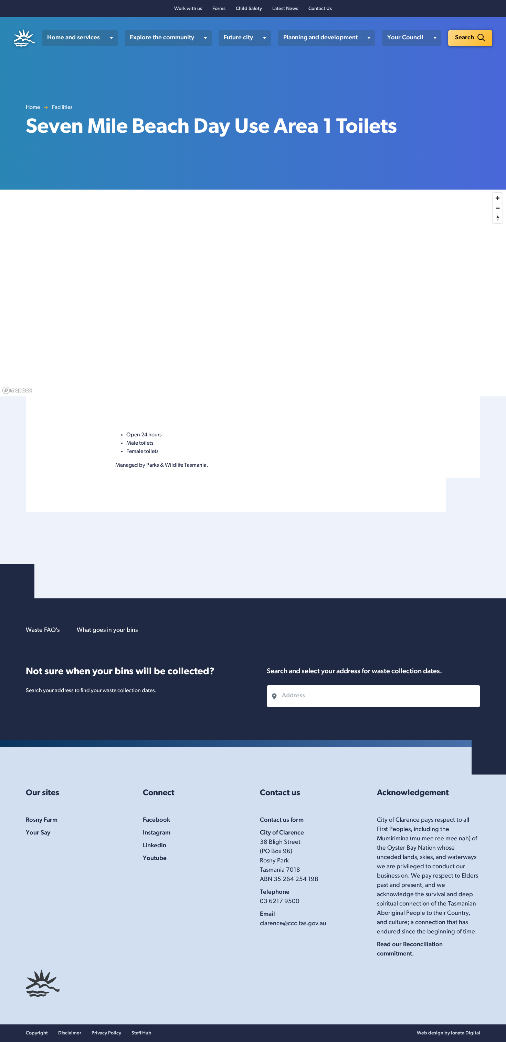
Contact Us (320, 8)
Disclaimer (69, 1033)
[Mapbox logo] (17, 390)
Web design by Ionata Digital (448, 1033)
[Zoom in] (498, 198)
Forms (218, 8)
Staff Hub (141, 1033)
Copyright (37, 1033)
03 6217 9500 (279, 902)
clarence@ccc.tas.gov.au (293, 924)
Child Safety (249, 8)
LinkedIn (154, 846)
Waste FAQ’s (43, 630)
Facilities (62, 107)
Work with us (188, 8)
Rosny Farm (41, 820)
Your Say (38, 833)
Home (33, 107)
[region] (253, 293)
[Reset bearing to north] (498, 218)
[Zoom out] (498, 208)
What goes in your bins (107, 630)
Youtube (155, 859)
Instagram (156, 833)
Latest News (285, 8)
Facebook (156, 820)
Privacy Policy (106, 1033)
